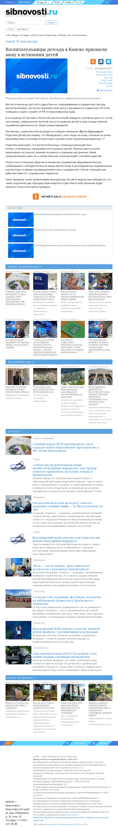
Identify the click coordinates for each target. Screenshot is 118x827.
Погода (40, 2)
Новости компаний (43, 438)
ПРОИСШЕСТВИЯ (104, 72)
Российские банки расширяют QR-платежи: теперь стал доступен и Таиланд (17, 343)
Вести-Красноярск (91, 131)
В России (37, 35)
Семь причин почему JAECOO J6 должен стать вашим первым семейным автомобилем (65, 655)
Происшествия (29, 41)
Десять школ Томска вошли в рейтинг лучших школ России (43, 705)
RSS (8, 743)
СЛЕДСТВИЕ (106, 80)
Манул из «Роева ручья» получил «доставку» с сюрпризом (17, 705)
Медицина (39, 497)
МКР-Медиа (22, 29)
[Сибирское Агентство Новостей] (31, 11)
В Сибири (13, 35)
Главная (10, 41)
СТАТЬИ (14, 431)
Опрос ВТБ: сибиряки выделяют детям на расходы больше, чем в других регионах (100, 295)
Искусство (39, 591)
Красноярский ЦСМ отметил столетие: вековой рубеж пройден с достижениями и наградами (66, 630)
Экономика (80, 35)
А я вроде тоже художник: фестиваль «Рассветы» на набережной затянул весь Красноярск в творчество (67, 600)
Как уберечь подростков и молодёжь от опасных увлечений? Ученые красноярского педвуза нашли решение (72, 345)
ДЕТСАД (108, 77)
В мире (25, 35)
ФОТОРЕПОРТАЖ (21, 361)
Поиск (51, 22)
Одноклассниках (74, 196)
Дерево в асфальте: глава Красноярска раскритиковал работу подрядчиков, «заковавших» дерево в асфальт (100, 709)
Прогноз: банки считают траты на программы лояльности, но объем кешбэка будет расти (45, 295)
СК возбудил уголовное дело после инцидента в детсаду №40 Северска (69, 245)
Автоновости (41, 647)
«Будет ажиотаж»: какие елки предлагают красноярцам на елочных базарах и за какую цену (72, 391)
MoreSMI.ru (83, 824)
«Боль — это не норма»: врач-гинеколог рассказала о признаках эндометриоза (61, 567)
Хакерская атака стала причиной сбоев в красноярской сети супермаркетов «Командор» (72, 707)
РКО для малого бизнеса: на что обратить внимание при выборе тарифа (72, 295)
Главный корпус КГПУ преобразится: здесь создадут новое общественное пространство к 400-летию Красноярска (16, 297)
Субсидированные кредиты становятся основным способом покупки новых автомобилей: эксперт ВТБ (99, 345)
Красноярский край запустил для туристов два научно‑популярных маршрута (66, 539)
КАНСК (109, 86)
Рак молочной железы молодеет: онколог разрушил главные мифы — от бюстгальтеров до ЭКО (68, 506)
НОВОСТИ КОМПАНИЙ (25, 266)
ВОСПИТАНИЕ (105, 83)
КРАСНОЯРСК (25, 2)
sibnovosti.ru (77, 767)
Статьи (10, 29)
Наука (37, 459)
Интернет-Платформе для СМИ (63, 824)
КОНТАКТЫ (80, 743)
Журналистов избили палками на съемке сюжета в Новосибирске (17, 389)
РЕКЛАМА (103, 743)
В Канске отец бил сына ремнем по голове (55, 229)
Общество (65, 35)
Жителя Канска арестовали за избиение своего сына (60, 214)
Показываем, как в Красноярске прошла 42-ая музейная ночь (43, 389)
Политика (50, 35)
